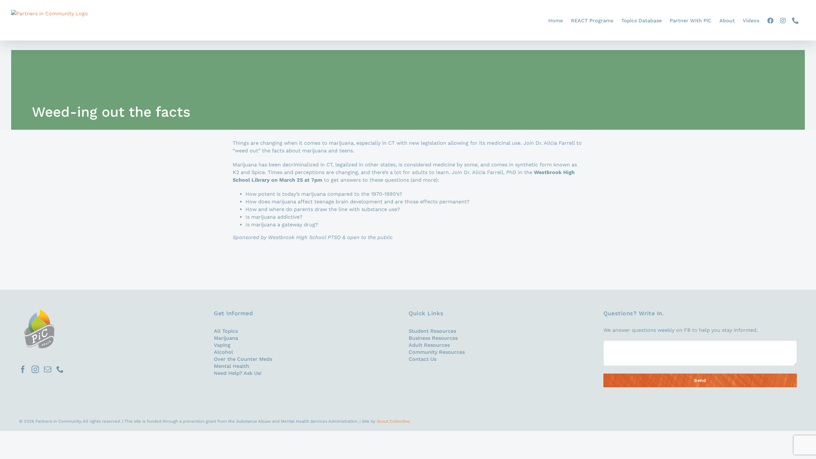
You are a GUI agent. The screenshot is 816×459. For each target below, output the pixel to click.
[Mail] (47, 369)
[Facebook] (22, 369)
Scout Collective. (394, 421)
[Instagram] (35, 369)
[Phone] (60, 369)
